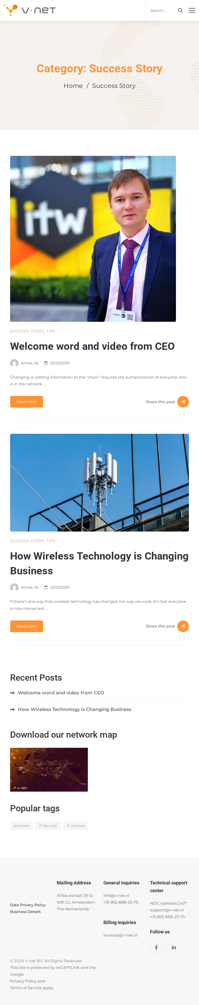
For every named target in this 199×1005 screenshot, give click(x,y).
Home (73, 85)
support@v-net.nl (167, 910)
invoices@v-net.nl (120, 935)
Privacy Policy (23, 981)
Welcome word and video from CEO (92, 346)
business (21, 825)
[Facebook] (156, 947)
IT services (76, 825)
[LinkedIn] (174, 947)
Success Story (27, 331)
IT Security (48, 825)
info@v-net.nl (116, 895)
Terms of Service (25, 987)
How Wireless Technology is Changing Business (74, 709)
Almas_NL (29, 363)
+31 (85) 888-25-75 (120, 902)
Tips (50, 331)
